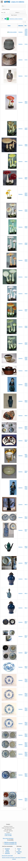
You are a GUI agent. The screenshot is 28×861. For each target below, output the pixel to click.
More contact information (8, 838)
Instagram (7, 853)
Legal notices (18, 857)
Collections (20, 25)
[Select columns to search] (3, 6)
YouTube (7, 851)
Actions (17, 12)
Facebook (7, 848)
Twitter (7, 850)
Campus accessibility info (10, 843)
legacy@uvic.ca (8, 833)
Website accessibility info (10, 842)
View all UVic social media (7, 855)
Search (19, 848)
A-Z (19, 850)
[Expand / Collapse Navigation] (2, 2)
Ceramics (20, 32)
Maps (19, 853)
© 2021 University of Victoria (8, 857)
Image (9, 25)
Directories (19, 851)
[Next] (25, 22)
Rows (2, 12)
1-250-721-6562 (8, 835)
